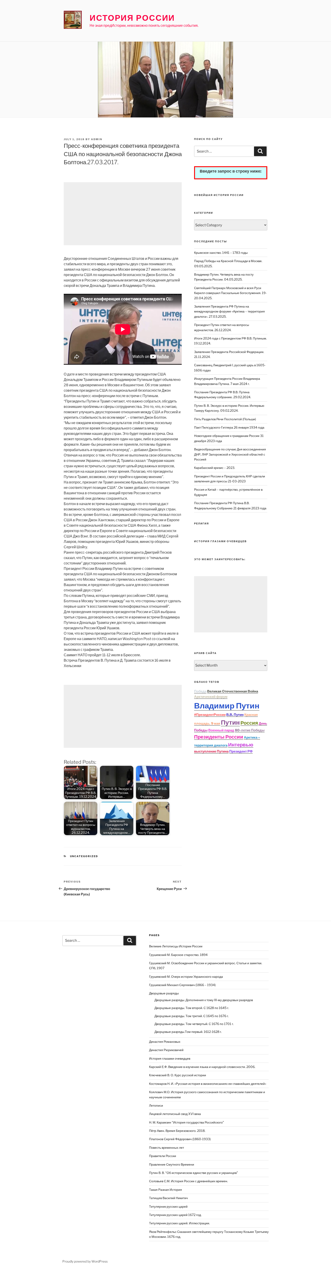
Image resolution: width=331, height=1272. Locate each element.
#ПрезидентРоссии (210, 715)
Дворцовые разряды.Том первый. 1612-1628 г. (188, 1032)
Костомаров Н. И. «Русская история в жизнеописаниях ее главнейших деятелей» (207, 1083)
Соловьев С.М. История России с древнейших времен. (188, 1181)
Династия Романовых (164, 1041)
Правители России (162, 1156)
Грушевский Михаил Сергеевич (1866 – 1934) (182, 985)
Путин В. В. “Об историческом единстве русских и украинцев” (193, 1173)
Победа (200, 691)
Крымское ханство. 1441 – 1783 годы (221, 252)
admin (96, 139)
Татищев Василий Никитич (168, 1198)
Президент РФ (241, 751)
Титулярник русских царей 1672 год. (175, 1215)
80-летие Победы (250, 730)
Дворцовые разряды (164, 993)
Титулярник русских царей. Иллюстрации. (179, 1223)
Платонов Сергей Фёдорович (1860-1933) (180, 1139)
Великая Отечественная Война (232, 691)
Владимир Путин (226, 705)
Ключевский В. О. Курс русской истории (177, 1075)
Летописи (156, 1105)
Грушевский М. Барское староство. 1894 (178, 955)
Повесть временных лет (166, 1147)
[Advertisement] (123, 213)
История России (132, 18)
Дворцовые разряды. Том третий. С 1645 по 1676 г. (191, 1016)
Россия (249, 723)
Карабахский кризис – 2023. (214, 468)
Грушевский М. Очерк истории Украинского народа (186, 976)
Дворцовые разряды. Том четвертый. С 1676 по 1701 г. (194, 1024)
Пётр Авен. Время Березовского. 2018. (177, 1131)
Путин (230, 722)
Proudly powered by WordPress (85, 1261)
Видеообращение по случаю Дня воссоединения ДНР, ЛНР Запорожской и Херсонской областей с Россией (230, 454)
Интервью (240, 745)
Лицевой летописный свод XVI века (175, 1114)
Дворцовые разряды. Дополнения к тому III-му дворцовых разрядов (203, 1000)
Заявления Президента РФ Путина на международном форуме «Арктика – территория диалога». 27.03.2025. (229, 311)
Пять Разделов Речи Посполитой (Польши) (225, 419)
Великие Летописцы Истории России (175, 946)
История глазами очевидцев (169, 1058)
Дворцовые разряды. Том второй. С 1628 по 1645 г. (191, 1008)
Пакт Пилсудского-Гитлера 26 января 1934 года (229, 427)
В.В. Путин (235, 715)
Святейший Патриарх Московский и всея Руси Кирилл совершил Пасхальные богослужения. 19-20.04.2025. (230, 293)
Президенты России (218, 737)
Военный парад (221, 730)
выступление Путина (211, 751)
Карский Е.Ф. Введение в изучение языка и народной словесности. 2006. (202, 1067)
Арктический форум (210, 697)
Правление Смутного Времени (171, 1164)
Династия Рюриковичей (166, 1050)
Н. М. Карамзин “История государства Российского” (186, 1122)
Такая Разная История (165, 1189)
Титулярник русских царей (168, 1206)
